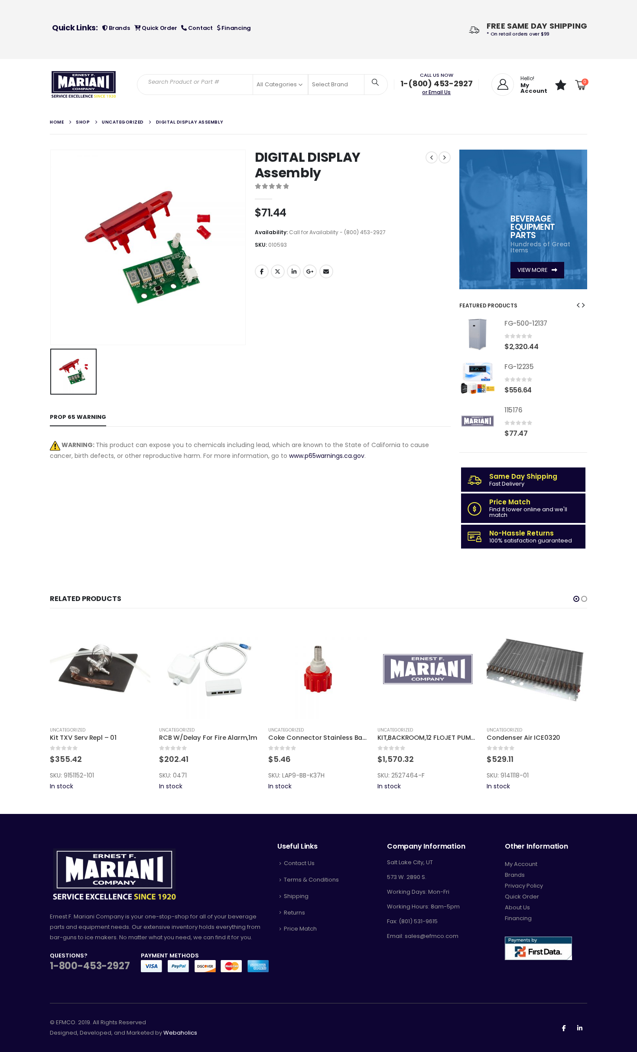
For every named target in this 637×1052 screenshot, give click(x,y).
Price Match (300, 929)
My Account (521, 864)
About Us (517, 907)
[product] (477, 334)
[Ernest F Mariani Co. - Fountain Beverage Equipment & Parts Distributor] (84, 84)
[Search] (375, 82)
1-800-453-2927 (90, 966)
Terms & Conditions (311, 880)
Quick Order (158, 28)
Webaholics (180, 1033)
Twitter (278, 271)
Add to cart (52, 633)
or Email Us (436, 92)
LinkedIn (294, 271)
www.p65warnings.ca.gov (326, 455)
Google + (310, 271)
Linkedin (579, 1027)
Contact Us (299, 863)
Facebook (262, 271)
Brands (118, 28)
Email (326, 271)
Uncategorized (93, 730)
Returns (294, 912)
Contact (200, 28)
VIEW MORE (533, 270)
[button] (578, 304)
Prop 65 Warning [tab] (78, 417)
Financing (236, 28)
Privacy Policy (524, 886)
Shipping (296, 896)
